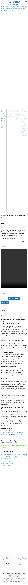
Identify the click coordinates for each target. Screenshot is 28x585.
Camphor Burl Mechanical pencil (7, 559)
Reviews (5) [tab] (3, 315)
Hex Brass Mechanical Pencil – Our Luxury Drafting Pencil (21, 560)
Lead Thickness (4, 293)
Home (2, 214)
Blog (24, 578)
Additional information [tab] (6, 313)
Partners (15, 578)
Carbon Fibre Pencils (17, 434)
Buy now (5, 302)
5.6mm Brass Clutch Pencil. (12, 442)
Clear (26, 291)
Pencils (8, 214)
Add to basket (13, 298)
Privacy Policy (9, 579)
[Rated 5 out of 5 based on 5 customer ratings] (14, 221)
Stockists (20, 578)
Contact (4, 578)
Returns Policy (10, 578)
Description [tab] (3, 310)
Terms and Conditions (17, 579)
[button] (2, 2)
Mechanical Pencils (18, 214)
